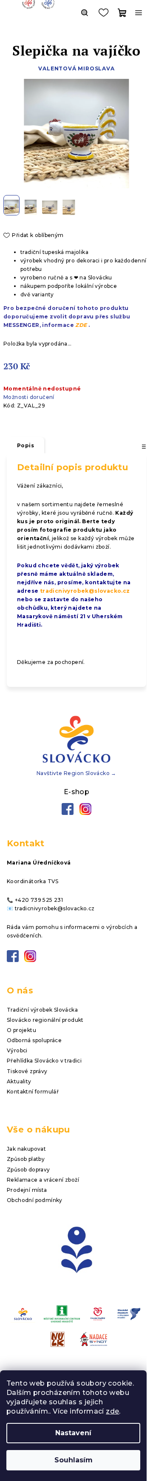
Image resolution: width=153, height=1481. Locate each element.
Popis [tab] (25, 445)
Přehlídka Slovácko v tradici (44, 1060)
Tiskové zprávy (27, 1071)
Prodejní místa (27, 1190)
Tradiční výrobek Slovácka (42, 1010)
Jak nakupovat (26, 1149)
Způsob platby (26, 1159)
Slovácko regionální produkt (45, 1020)
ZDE (81, 325)
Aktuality (19, 1081)
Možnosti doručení (28, 397)
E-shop (76, 792)
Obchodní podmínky (34, 1200)
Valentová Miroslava (76, 68)
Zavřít (49, 422)
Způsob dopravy (28, 1169)
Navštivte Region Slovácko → (76, 773)
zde (112, 1411)
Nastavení (73, 1433)
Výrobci (17, 1050)
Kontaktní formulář (33, 1091)
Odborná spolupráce (34, 1040)
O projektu (21, 1030)
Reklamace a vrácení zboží (43, 1180)
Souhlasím (73, 1460)
